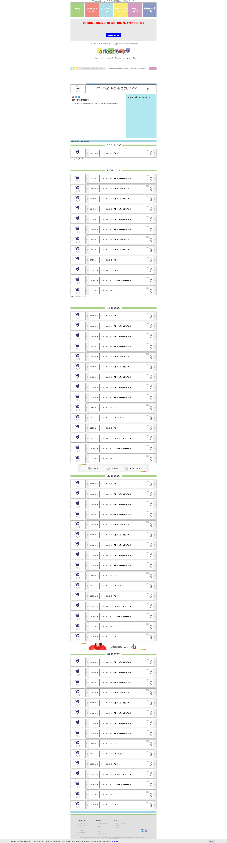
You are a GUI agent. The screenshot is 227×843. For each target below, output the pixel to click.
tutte (91, 58)
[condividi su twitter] (76, 97)
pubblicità (117, 825)
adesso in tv (83, 825)
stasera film (82, 827)
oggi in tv (82, 830)
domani (149, 10)
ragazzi (110, 58)
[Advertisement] (113, 62)
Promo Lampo (113, 35)
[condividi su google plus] (73, 97)
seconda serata (83, 829)
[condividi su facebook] (79, 97)
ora (77, 10)
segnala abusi (118, 827)
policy (98, 831)
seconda (121, 10)
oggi (135, 10)
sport (128, 58)
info (147, 150)
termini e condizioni (102, 833)
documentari (119, 58)
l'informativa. (114, 841)
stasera (92, 10)
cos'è (98, 830)
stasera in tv (83, 823)
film (96, 58)
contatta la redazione (120, 823)
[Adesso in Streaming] (151, 155)
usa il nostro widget (102, 823)
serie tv (102, 58)
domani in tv (83, 832)
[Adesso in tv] (113, 50)
